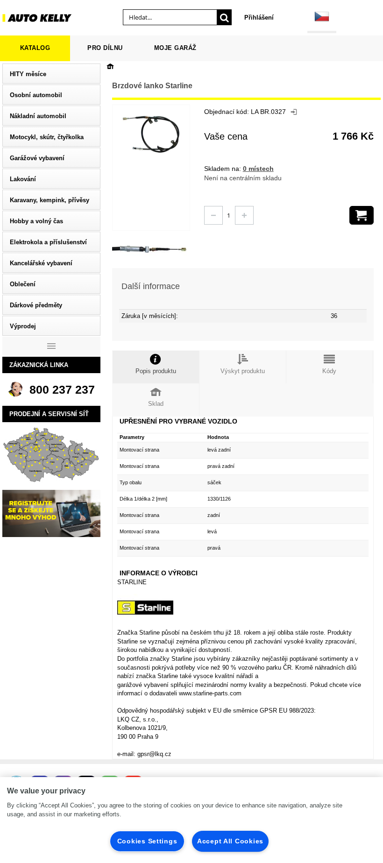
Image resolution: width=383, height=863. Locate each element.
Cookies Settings (147, 841)
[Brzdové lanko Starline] (130, 249)
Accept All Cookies (230, 841)
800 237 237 (62, 389)
